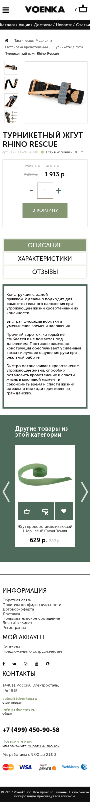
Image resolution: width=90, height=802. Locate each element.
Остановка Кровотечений (26, 47)
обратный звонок (44, 746)
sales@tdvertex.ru (19, 698)
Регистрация (14, 627)
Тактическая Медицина (33, 40)
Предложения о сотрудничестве (32, 651)
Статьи (83, 24)
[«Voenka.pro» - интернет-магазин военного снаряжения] (45, 10)
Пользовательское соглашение (31, 618)
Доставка (43, 24)
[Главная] (6, 41)
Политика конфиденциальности (31, 604)
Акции (24, 24)
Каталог (7, 24)
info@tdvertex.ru (19, 709)
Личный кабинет (17, 622)
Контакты (11, 647)
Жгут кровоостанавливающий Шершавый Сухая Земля (45, 528)
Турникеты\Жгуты (68, 47)
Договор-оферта (18, 609)
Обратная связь (16, 600)
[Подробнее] (27, 511)
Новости (64, 24)
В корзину (45, 210)
